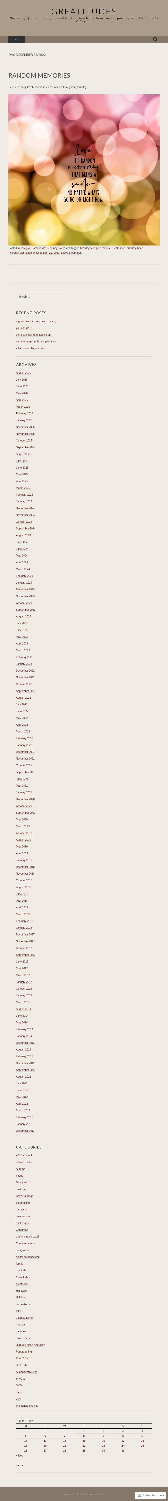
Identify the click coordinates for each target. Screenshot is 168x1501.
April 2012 (22, 1103)
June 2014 (22, 1015)
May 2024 (22, 555)
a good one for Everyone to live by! (37, 321)
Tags (19, 1392)
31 (122, 1450)
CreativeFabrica (25, 1243)
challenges (22, 1223)
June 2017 (22, 961)
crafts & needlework (28, 1236)
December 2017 (25, 934)
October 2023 (24, 603)
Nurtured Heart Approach (30, 1344)
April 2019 (22, 853)
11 (142, 1435)
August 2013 (23, 1049)
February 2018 (24, 921)
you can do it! (24, 328)
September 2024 (25, 528)
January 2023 (24, 663)
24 (122, 1445)
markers (21, 1324)
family (19, 1263)
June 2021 (22, 778)
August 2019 (23, 839)
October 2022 (24, 684)
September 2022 (25, 690)
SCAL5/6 (21, 1365)
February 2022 (24, 738)
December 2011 (25, 1130)
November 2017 (25, 941)
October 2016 (24, 988)
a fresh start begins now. (30, 348)
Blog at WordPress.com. (84, 1494)
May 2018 (22, 900)
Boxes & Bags (24, 1196)
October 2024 (24, 521)
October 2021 (24, 765)
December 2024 (25, 508)
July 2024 (21, 542)
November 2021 (25, 758)
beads (19, 1175)
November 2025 (25, 433)
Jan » (19, 1465)
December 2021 (25, 751)
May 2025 (22, 474)
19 (25, 1445)
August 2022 (23, 697)
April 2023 (22, 643)
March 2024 (23, 569)
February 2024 (24, 575)
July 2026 (21, 379)
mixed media (23, 1338)
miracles (21, 1331)
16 (103, 1440)
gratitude (21, 1270)
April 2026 (22, 399)
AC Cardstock (24, 1155)
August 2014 (23, 1009)
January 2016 (24, 995)
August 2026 (23, 372)
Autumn (20, 1168)
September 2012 (25, 1069)
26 (25, 1450)
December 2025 (25, 427)
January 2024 (24, 582)
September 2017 (25, 954)
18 (142, 1440)
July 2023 (21, 623)
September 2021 (25, 772)
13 (45, 1440)
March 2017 (23, 975)
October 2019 (24, 833)
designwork (22, 1250)
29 (84, 1450)
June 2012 (22, 1090)
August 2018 (23, 887)
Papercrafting (24, 1351)
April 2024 (22, 562)
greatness (22, 1283)
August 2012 (23, 1076)
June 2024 (22, 548)
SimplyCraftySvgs (26, 1371)
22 (84, 1445)
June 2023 (22, 630)
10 (122, 1435)
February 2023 (24, 657)
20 (45, 1445)
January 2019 (24, 860)
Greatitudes (40, 248)
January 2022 (24, 745)
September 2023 (25, 609)
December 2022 (25, 670)
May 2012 (22, 1096)
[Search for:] (155, 39)
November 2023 (25, 596)
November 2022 (25, 677)
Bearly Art (22, 1182)
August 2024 (23, 535)
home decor (23, 1304)
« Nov (19, 1455)
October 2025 (24, 440)
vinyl (19, 1399)
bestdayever (87, 248)
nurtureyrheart (135, 248)
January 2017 (24, 981)
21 (64, 1445)
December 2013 (25, 1042)
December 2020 (25, 799)
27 (45, 1450)
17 (122, 1440)
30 (103, 1450)
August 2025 (23, 454)
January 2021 (24, 792)
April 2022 (22, 724)
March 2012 (23, 1110)
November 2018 (25, 873)
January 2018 (24, 927)
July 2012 (21, 1083)
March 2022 (23, 731)
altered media (24, 1162)
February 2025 (24, 494)
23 (103, 1445)
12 (25, 1440)
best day (21, 1189)
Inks (18, 1311)
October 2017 (24, 948)
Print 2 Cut (22, 1358)
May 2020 (22, 819)
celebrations (23, 1216)
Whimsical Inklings (27, 1405)
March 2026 (23, 406)
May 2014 (22, 1022)
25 (142, 1445)
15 (84, 1440)
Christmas (22, 1229)
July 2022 (21, 704)
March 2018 (23, 914)
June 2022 (22, 711)
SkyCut (20, 1378)
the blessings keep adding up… (34, 334)
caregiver (25, 248)
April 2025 (22, 481)
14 (64, 1440)
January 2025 (24, 501)
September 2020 (25, 812)
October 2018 (24, 880)
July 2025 (21, 460)
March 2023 (23, 650)
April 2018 (22, 907)
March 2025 (23, 487)
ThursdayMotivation (20, 252)
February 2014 (24, 1029)
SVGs (19, 1385)
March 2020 (23, 826)
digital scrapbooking (28, 1256)
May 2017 (22, 968)
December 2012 (25, 1063)
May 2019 (22, 846)
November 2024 (25, 515)
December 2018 (25, 866)
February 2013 (24, 1056)
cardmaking (23, 1202)
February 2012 (24, 1117)
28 (64, 1450)
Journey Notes (56, 248)
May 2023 (22, 636)
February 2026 (24, 413)
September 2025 (25, 447)
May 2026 (22, 393)
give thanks (103, 248)
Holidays (21, 1297)
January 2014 (24, 1036)
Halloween (22, 1290)
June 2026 (22, 386)
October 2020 (24, 806)
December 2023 (25, 589)
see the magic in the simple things (36, 341)
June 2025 (22, 467)
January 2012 (24, 1124)
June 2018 (22, 893)
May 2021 (22, 785)
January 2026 (24, 420)
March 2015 (23, 1002)
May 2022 (22, 718)
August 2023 (23, 616)
